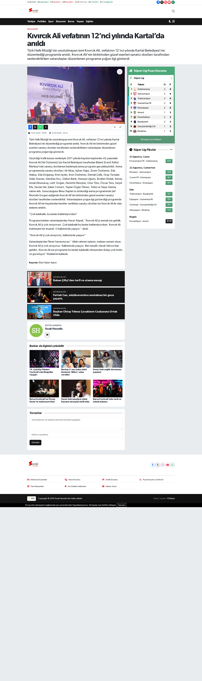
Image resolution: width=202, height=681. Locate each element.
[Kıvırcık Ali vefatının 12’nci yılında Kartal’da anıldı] (76, 95)
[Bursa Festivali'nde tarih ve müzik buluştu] (107, 388)
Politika (42, 21)
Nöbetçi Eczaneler (39, 480)
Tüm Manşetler (37, 486)
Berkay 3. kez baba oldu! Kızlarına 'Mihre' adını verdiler (74, 372)
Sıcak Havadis (54, 328)
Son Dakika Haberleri (77, 486)
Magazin (32, 29)
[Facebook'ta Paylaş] (30, 127)
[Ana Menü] (173, 21)
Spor (51, 21)
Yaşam (80, 21)
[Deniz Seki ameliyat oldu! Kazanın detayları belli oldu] (76, 388)
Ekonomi (61, 21)
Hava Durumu (74, 480)
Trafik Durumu (111, 480)
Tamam (121, 505)
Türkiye (31, 21)
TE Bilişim (171, 498)
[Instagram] (162, 465)
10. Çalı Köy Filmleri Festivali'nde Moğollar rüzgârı (41, 372)
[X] (157, 465)
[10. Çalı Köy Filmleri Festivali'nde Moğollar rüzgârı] (44, 359)
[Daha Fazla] (45, 127)
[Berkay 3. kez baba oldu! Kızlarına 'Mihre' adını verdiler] (76, 359)
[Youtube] (167, 465)
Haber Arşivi (111, 486)
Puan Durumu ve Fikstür (153, 480)
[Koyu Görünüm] (170, 21)
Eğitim (89, 21)
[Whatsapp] (172, 465)
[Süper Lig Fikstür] (171, 150)
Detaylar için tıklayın (151, 139)
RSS (33, 498)
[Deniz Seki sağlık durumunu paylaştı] (107, 359)
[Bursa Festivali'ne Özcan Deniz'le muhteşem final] (44, 388)
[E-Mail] (47, 335)
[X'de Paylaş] (35, 127)
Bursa (71, 21)
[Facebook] (152, 465)
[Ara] (173, 11)
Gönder (35, 442)
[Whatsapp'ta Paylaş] (40, 127)
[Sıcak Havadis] (34, 11)
